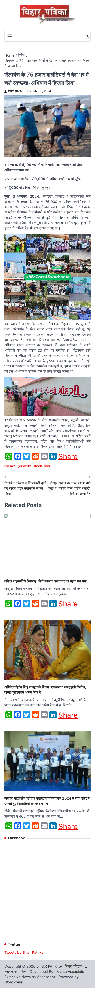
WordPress (13, 982)
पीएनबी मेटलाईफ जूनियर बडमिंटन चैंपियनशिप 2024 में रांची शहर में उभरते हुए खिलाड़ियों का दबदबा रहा (46, 801)
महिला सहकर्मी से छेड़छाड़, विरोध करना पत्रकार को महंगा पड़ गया (45, 581)
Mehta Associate (71, 971)
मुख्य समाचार (24, 466)
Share (68, 456)
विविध (47, 466)
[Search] (87, 36)
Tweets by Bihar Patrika (24, 952)
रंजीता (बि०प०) (16, 91)
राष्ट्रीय (38, 466)
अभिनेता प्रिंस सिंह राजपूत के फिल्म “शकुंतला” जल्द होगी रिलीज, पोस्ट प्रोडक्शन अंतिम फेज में (45, 690)
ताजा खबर (9, 466)
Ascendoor (46, 977)
